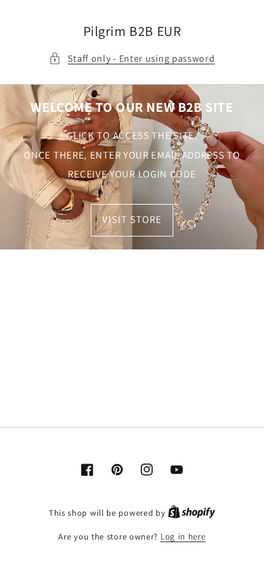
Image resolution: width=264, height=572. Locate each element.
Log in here (183, 536)
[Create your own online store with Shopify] (191, 512)
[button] (132, 58)
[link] (132, 167)
